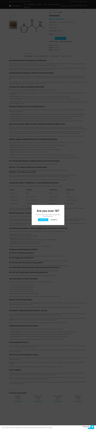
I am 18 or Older (43, 219)
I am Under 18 (54, 219)
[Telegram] (92, 426)
